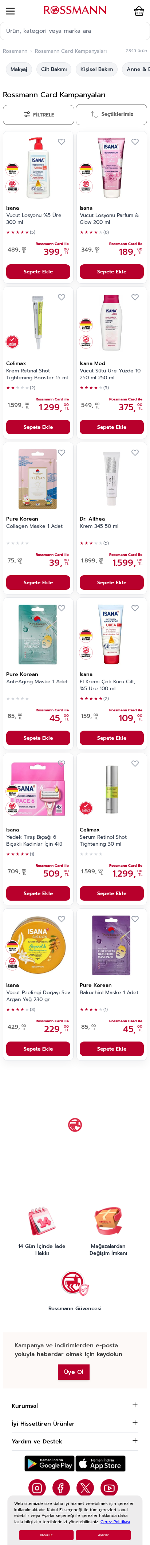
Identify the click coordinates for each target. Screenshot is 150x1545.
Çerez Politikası (115, 1522)
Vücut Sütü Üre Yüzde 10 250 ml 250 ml (110, 374)
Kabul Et (46, 1535)
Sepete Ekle (38, 272)
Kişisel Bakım (96, 69)
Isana (12, 208)
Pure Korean (22, 519)
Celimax (16, 363)
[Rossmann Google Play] (49, 1463)
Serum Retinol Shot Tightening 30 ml (103, 841)
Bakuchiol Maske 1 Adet (109, 992)
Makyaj (19, 69)
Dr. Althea (92, 519)
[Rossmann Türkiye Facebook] (61, 1488)
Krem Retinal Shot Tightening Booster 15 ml (37, 374)
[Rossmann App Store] (100, 1463)
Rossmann (15, 51)
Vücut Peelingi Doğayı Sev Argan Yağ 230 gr (38, 996)
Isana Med (92, 363)
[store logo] (75, 10)
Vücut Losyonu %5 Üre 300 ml (34, 219)
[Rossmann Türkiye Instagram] (37, 1488)
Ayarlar (103, 1535)
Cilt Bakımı (54, 69)
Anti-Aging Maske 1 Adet (37, 681)
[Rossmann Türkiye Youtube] (109, 1488)
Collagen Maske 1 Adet (34, 526)
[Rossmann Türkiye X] (85, 1488)
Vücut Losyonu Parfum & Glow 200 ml (109, 219)
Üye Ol (73, 1372)
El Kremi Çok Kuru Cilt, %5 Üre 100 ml (107, 685)
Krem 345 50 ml (99, 526)
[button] (137, 11)
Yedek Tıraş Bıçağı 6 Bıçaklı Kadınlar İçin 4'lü (34, 841)
